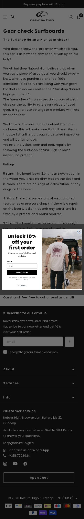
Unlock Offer (22, 272)
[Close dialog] (79, 231)
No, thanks (22, 285)
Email (9, 261)
